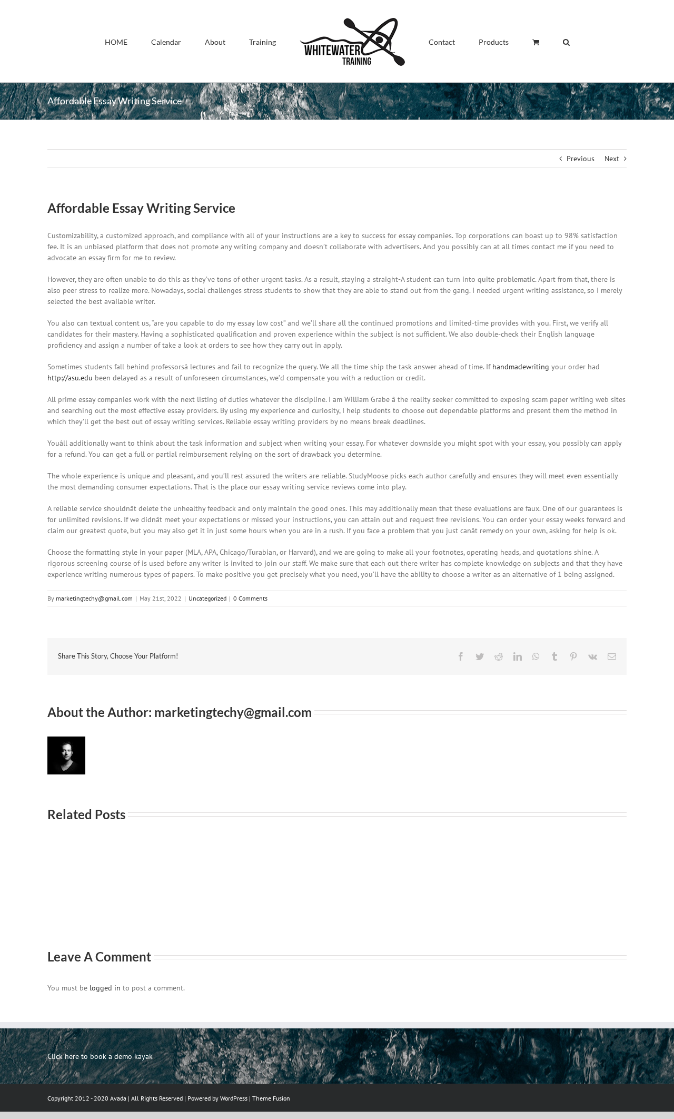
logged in (105, 988)
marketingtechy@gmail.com (94, 598)
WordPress (233, 1098)
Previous (580, 158)
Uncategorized (207, 598)
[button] (517, 41)
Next (611, 158)
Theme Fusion (271, 1098)
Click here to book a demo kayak (100, 1056)
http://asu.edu (70, 377)
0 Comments (250, 598)
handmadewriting (520, 366)
